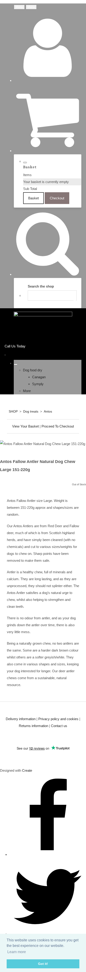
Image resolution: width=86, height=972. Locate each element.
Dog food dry (32, 370)
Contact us (59, 726)
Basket (33, 198)
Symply (38, 384)
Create (27, 770)
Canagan (39, 377)
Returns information (33, 726)
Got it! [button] (43, 964)
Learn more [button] (16, 952)
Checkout (57, 198)
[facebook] (47, 854)
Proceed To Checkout (58, 426)
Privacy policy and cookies (58, 719)
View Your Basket (25, 426)
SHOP (13, 411)
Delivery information (21, 719)
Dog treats (30, 411)
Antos (48, 411)
